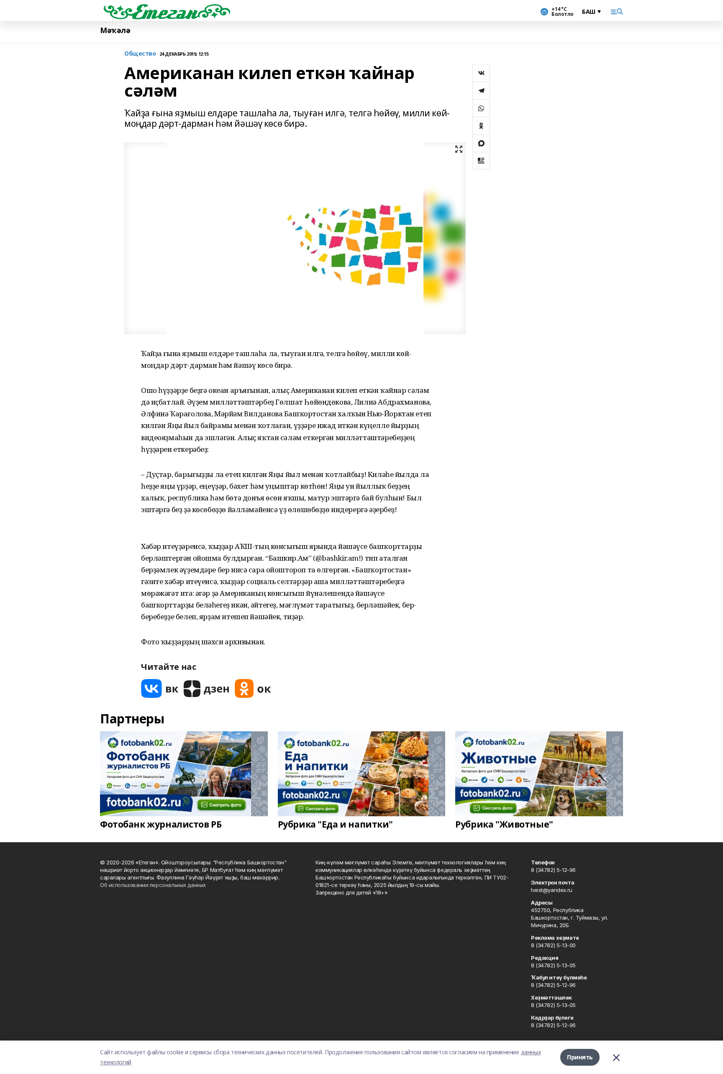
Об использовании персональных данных (153, 885)
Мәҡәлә (115, 30)
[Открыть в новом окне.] (160, 688)
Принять (580, 1057)
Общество (140, 53)
